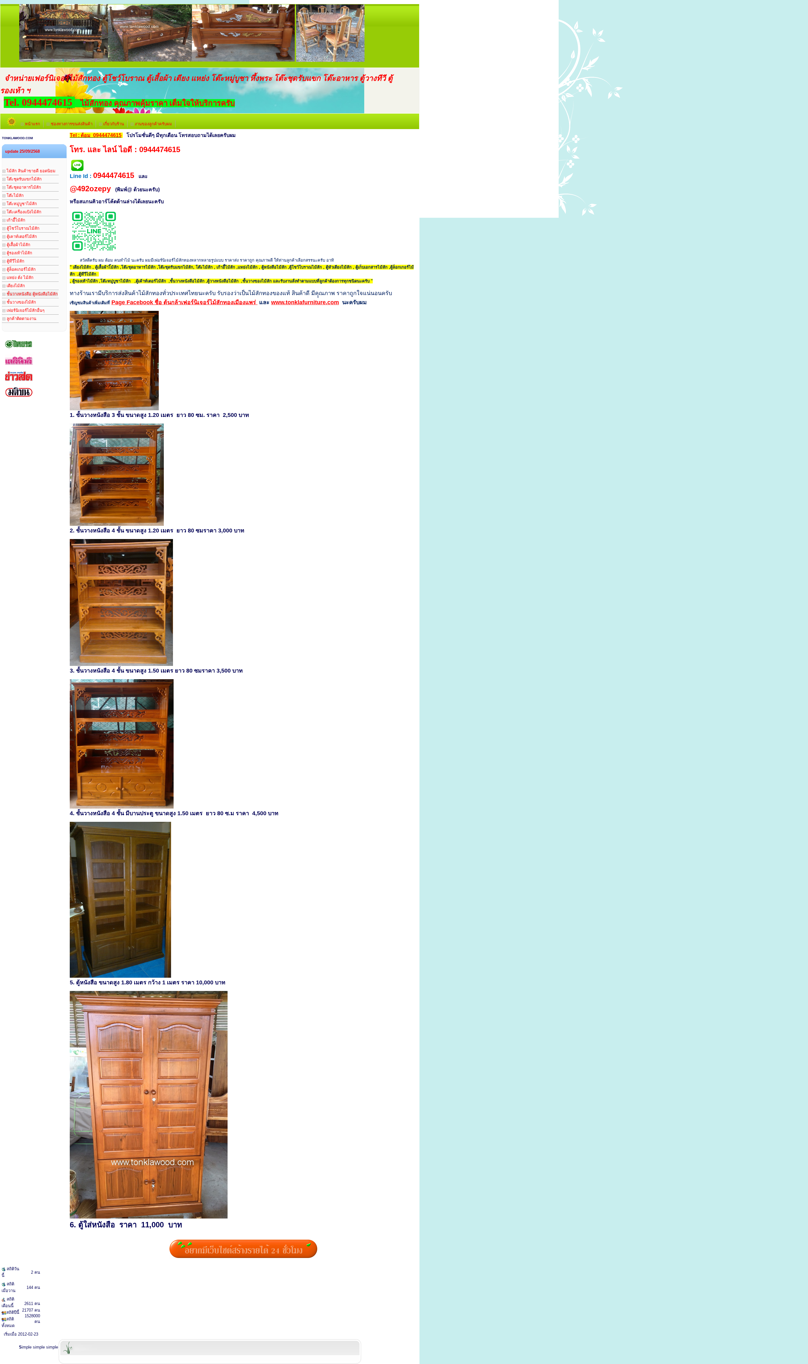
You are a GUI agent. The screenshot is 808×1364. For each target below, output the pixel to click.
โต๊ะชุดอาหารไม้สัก (23, 187)
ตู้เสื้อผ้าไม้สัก (17, 244)
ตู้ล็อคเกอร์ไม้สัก (20, 269)
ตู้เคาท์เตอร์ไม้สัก (21, 236)
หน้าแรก (32, 124)
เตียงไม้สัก (15, 285)
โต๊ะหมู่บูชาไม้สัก (21, 203)
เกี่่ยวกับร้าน (113, 124)
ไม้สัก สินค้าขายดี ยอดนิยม (30, 171)
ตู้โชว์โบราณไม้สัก (22, 228)
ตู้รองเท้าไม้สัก (18, 253)
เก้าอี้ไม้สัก (15, 220)
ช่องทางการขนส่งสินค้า (71, 124)
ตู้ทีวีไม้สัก (14, 261)
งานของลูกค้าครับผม (153, 124)
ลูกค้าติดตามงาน (20, 318)
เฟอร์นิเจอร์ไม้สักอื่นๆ (25, 310)
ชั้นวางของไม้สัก (20, 302)
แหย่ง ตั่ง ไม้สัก (19, 277)
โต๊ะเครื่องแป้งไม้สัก (23, 212)
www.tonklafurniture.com (305, 302)
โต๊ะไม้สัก (14, 195)
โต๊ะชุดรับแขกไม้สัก (23, 179)
